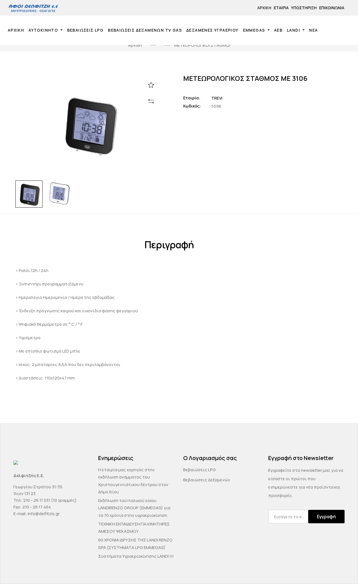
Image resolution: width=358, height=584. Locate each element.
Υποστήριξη (304, 7)
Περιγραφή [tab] (169, 245)
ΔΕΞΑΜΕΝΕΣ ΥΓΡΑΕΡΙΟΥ (212, 30)
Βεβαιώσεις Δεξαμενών (206, 480)
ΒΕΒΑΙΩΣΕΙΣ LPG (85, 30)
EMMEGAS (254, 30)
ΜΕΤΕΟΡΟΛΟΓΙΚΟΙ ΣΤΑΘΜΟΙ (202, 45)
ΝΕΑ (313, 30)
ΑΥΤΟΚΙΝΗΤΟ (44, 30)
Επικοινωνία (331, 7)
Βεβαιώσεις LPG (199, 470)
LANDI (294, 30)
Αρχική (264, 7)
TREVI (216, 98)
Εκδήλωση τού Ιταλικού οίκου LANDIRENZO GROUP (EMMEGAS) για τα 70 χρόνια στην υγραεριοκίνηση (134, 508)
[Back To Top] (343, 569)
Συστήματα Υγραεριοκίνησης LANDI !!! (136, 556)
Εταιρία (281, 7)
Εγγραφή (326, 516)
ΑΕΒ (278, 30)
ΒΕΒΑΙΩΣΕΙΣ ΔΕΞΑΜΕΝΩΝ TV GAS (145, 30)
